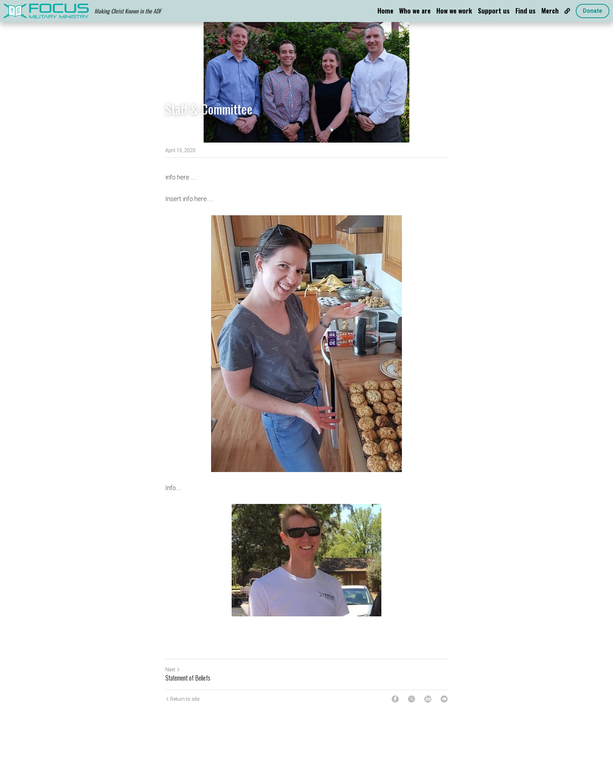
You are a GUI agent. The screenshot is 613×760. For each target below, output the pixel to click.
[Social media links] (567, 11)
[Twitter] (411, 699)
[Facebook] (395, 699)
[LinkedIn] (427, 699)
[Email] (444, 699)
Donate (592, 10)
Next (170, 669)
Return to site (184, 699)
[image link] (46, 10)
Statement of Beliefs (187, 678)
